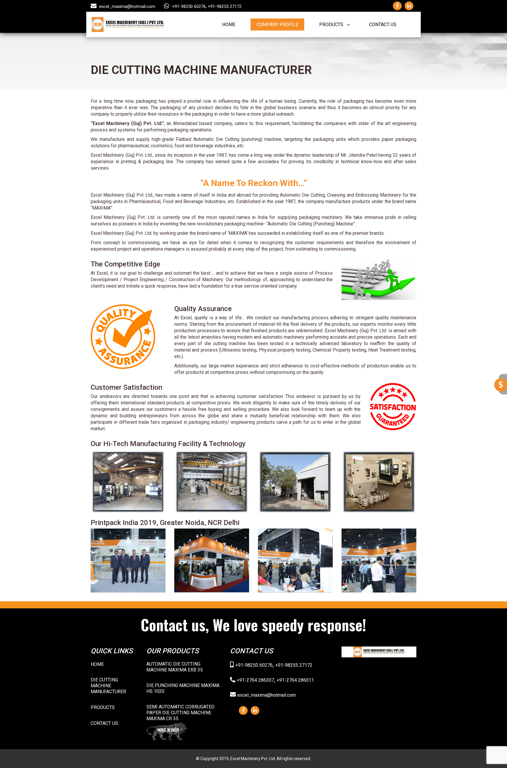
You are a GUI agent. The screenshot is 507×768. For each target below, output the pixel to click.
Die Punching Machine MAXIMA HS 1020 (182, 688)
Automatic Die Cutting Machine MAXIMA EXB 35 (174, 667)
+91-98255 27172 (224, 6)
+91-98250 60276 (189, 6)
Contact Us (382, 24)
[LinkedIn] (255, 710)
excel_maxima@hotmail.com (127, 6)
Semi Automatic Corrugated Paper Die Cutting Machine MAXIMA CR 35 (180, 712)
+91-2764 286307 (255, 680)
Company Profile (277, 24)
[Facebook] (243, 710)
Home (228, 24)
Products (331, 24)
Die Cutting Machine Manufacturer (108, 685)
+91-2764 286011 (295, 680)
